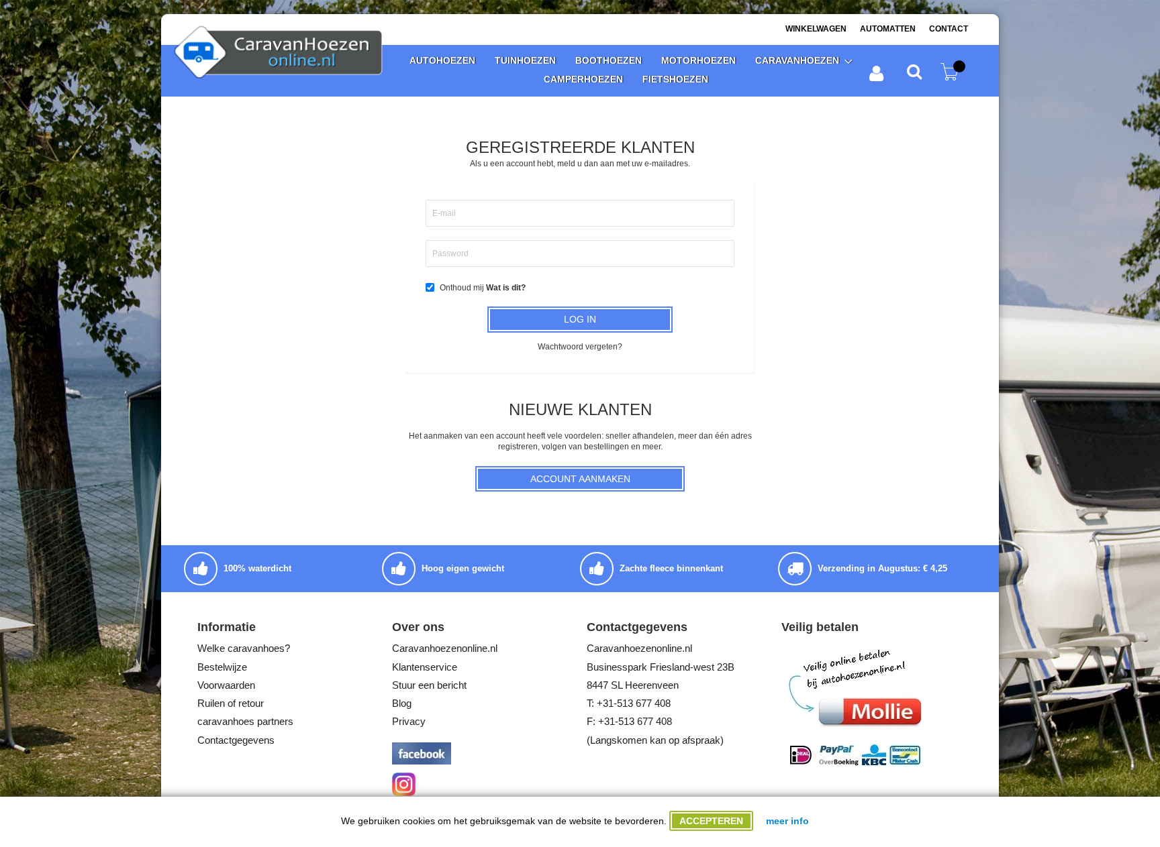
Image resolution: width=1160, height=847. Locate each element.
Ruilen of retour (230, 703)
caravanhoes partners (245, 721)
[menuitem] (442, 61)
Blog (402, 703)
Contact (948, 29)
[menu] (626, 71)
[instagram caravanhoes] (404, 792)
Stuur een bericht (429, 685)
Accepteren (711, 820)
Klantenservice (424, 667)
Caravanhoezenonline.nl (444, 648)
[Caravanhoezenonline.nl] (282, 53)
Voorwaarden (226, 685)
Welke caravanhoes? (243, 648)
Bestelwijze (222, 667)
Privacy (409, 721)
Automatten (888, 29)
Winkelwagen (816, 29)
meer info (787, 820)
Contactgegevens (236, 740)
